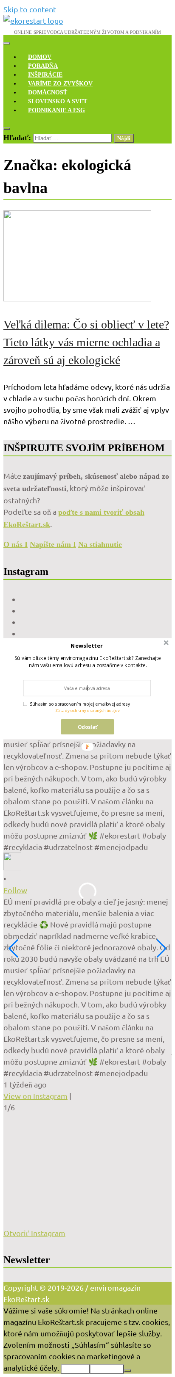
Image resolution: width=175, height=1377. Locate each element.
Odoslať (87, 726)
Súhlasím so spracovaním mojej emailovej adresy (80, 704)
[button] (87, 645)
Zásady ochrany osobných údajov (87, 710)
